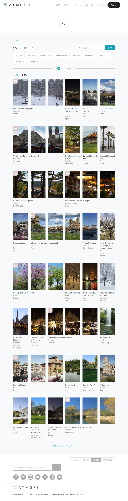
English (75, 460)
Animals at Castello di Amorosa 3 (35, 430)
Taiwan (85, 163)
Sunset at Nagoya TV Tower (55, 428)
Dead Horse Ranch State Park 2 (78, 427)
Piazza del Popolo (86, 109)
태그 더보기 (66, 68)
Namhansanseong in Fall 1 (24, 200)
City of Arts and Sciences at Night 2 (72, 111)
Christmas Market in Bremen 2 (17, 340)
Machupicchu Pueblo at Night (77, 200)
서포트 (100, 5)
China (84, 300)
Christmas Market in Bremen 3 (26, 156)
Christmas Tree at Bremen (37, 338)
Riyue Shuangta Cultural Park (89, 293)
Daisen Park (70, 385)
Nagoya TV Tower (20, 427)
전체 (26, 47)
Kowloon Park (106, 337)
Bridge (34, 61)
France (16, 298)
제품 (58, 5)
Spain (67, 118)
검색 (110, 48)
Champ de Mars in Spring (23, 292)
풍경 (66, 5)
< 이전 (54, 445)
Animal (20, 61)
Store (114, 5)
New (31, 55)
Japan (102, 255)
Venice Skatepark (89, 243)
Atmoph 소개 (87, 5)
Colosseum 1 (105, 385)
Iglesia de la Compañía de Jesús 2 (44, 243)
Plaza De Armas (106, 108)
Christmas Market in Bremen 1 (61, 337)
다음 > (74, 445)
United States (87, 248)
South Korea (70, 163)
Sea (76, 55)
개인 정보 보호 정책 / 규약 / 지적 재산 (67, 494)
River (103, 55)
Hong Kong (104, 342)
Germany (17, 161)
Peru (102, 113)
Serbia (15, 113)
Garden (89, 55)
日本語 (86, 460)
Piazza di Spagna (20, 385)
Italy (84, 116)
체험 (74, 5)
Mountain (61, 55)
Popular (45, 55)
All (19, 55)
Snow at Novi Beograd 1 (23, 108)
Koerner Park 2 (88, 385)
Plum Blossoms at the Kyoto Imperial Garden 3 (107, 247)
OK (56, 467)
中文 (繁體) (108, 460)
